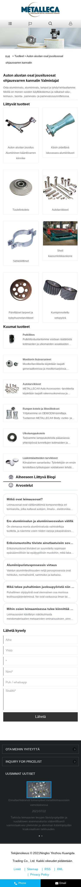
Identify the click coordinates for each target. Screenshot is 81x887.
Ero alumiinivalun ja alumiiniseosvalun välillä (40, 521)
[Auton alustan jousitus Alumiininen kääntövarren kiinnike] (20, 124)
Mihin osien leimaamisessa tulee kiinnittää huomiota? (40, 609)
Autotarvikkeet (60, 209)
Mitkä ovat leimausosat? (25, 499)
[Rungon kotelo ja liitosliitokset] (12, 412)
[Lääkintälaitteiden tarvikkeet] (12, 462)
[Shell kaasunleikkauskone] (60, 233)
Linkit (17, 869)
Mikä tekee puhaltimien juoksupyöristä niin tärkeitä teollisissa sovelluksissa (40, 587)
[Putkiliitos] (12, 338)
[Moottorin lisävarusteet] (12, 363)
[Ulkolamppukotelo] (12, 437)
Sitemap (32, 869)
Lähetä (40, 717)
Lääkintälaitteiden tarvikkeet (40, 458)
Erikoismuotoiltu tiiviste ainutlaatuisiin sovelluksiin (40, 543)
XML (60, 869)
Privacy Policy (39, 874)
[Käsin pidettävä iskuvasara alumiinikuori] (60, 124)
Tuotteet (19, 56)
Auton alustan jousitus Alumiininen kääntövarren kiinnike (21, 153)
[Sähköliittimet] (20, 238)
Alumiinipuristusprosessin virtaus (32, 565)
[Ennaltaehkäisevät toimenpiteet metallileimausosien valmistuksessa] (39, 789)
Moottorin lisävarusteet (37, 359)
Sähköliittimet (21, 261)
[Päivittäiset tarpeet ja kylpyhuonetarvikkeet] (20, 289)
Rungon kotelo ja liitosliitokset (41, 408)
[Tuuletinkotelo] (20, 187)
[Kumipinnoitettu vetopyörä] (60, 289)
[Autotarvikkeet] (60, 187)
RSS (47, 869)
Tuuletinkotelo (21, 209)
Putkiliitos (29, 334)
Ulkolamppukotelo (34, 433)
